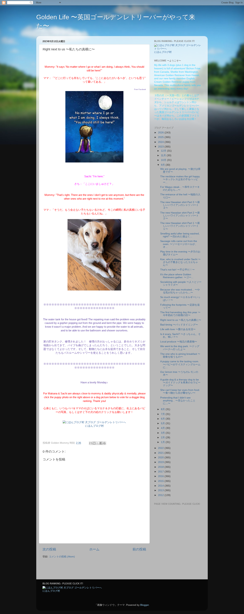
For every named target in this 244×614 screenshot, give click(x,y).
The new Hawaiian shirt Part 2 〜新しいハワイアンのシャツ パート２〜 (180, 215)
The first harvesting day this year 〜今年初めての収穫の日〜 (180, 314)
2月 (163, 437)
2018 (161, 467)
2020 (161, 457)
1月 (163, 442)
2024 (161, 142)
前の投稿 (139, 549)
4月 (163, 428)
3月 (163, 433)
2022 (161, 448)
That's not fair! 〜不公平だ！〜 (177, 269)
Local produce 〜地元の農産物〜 (178, 341)
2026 (161, 132)
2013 (161, 490)
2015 (161, 481)
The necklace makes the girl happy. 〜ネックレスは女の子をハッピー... (180, 179)
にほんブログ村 (94, 425)
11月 (164, 155)
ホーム (94, 549)
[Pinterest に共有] (104, 443)
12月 (164, 150)
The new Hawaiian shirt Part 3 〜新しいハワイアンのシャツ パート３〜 (180, 205)
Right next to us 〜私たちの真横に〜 (180, 320)
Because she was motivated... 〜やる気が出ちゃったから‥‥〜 (180, 291)
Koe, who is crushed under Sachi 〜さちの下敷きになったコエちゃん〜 (180, 262)
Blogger (144, 605)
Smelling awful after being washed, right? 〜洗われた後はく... (180, 235)
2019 (161, 462)
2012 (161, 495)
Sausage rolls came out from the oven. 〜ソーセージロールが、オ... (178, 244)
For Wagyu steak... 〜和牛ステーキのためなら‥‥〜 (180, 188)
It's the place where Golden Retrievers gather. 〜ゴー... (176, 276)
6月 (163, 418)
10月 (164, 160)
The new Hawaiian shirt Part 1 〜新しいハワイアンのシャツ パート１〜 (180, 226)
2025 (161, 137)
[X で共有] (97, 443)
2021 (161, 453)
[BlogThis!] (94, 443)
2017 (161, 471)
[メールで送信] (91, 443)
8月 (163, 409)
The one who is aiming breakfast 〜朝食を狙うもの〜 (180, 355)
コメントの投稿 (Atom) (62, 556)
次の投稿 (49, 549)
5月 (163, 423)
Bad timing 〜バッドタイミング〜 (179, 324)
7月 (163, 414)
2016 (161, 476)
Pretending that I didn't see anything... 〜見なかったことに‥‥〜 (177, 400)
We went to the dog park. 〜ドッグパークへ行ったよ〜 (179, 347)
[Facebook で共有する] (101, 443)
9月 (163, 165)
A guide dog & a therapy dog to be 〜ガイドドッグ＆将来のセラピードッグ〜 (180, 382)
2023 (161, 146)
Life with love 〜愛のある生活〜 (178, 329)
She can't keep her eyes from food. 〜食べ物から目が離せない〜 (180, 391)
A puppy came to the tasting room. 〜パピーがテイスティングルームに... (180, 364)
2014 (161, 485)
